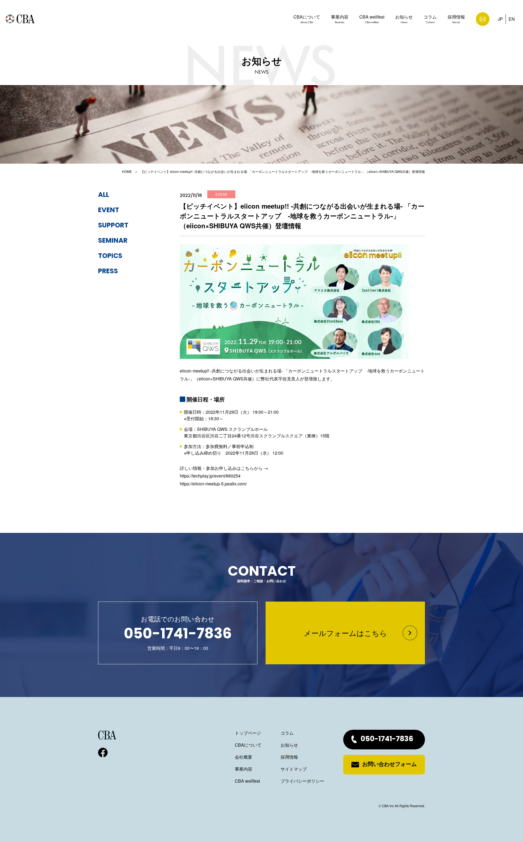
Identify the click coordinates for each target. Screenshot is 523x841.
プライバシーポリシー (302, 781)
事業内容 (339, 19)
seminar (112, 241)
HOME (127, 171)
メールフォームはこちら (345, 632)
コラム (430, 19)
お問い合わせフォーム (389, 764)
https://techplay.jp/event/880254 (210, 476)
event (108, 210)
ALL (103, 195)
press (108, 271)
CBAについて (306, 19)
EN (512, 19)
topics (110, 256)
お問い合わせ (482, 19)
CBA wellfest (371, 19)
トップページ (248, 733)
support (113, 226)
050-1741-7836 (387, 739)
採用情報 (456, 19)
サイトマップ (294, 769)
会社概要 (243, 757)
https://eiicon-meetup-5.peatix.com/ (213, 483)
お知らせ (404, 19)
